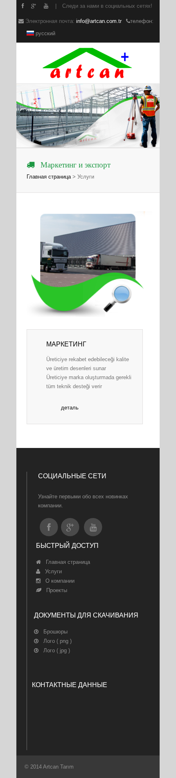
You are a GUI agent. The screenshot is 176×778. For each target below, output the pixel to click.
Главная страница (49, 177)
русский (44, 33)
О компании (57, 581)
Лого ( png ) (55, 641)
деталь (70, 408)
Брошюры (53, 631)
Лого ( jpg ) (54, 650)
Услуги (51, 571)
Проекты (54, 590)
